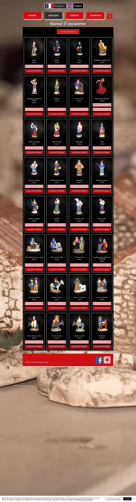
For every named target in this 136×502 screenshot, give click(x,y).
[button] (110, 14)
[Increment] (42, 66)
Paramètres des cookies (113, 499)
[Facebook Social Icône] (99, 360)
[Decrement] (26, 66)
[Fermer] (134, 499)
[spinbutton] (34, 66)
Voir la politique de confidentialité (83, 500)
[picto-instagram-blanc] (107, 360)
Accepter (127, 499)
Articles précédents (68, 32)
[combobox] (102, 105)
